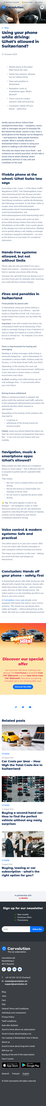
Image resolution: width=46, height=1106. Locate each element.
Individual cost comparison (14, 1013)
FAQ (3, 1004)
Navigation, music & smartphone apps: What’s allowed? (20, 91)
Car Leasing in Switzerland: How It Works (20, 1038)
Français (16, 1073)
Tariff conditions (9, 1021)
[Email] (30, 707)
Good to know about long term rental (18, 1046)
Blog (4, 992)
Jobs (4, 996)
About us (6, 1042)
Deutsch (5, 1073)
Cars (4, 1000)
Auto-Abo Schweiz (10, 1025)
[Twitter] (23, 707)
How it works (8, 1059)
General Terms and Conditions (15, 1008)
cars (22, 600)
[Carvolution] (12, 7)
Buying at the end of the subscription (18, 1054)
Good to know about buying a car (16, 1033)
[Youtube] (20, 969)
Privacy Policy (8, 1017)
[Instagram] (9, 969)
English (26, 1073)
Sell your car (7, 1050)
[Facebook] (16, 707)
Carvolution (9, 600)
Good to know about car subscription (18, 1029)
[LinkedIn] (14, 969)
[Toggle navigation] (42, 7)
